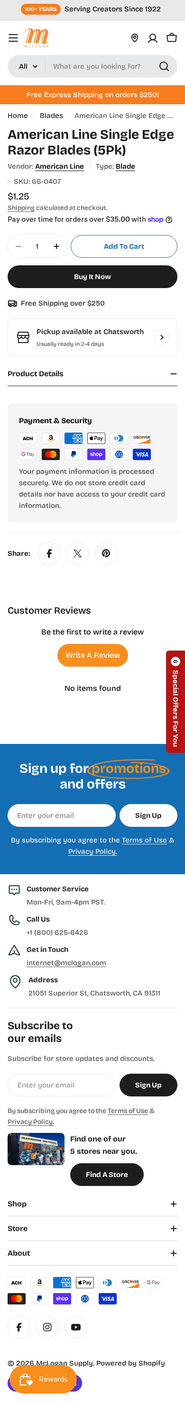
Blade (125, 166)
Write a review (92, 655)
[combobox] (92, 66)
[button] (175, 702)
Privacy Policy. (92, 851)
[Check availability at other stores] (161, 337)
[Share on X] (77, 553)
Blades (51, 115)
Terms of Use (144, 840)
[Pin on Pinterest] (106, 553)
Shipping (21, 208)
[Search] (164, 66)
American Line (59, 166)
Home (18, 115)
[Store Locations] (134, 38)
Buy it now (92, 276)
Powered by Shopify (130, 1363)
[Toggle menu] (13, 38)
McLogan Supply (64, 1363)
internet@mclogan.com (66, 963)
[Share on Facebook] (49, 553)
